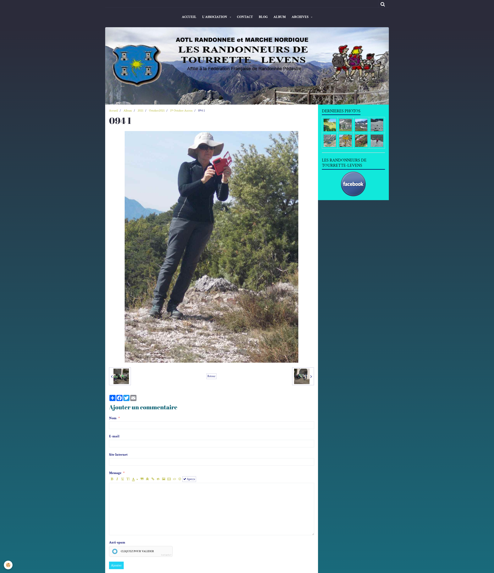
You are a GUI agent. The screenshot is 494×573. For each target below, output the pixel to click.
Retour (211, 376)
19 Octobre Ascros (181, 111)
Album (279, 17)
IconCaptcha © (166, 555)
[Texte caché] (158, 479)
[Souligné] (122, 479)
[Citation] (142, 479)
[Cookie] (8, 565)
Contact (245, 17)
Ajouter (116, 565)
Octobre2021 (157, 111)
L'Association (215, 17)
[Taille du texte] (128, 479)
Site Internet (118, 454)
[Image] (163, 479)
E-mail (114, 436)
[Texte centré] (147, 479)
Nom (113, 418)
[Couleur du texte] (135, 479)
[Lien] (153, 479)
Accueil (189, 17)
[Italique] (117, 479)
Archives (300, 17)
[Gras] (112, 479)
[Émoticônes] (180, 479)
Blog (263, 17)
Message (115, 473)
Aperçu (190, 479)
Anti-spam (117, 542)
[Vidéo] (169, 479)
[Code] (174, 479)
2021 (140, 111)
